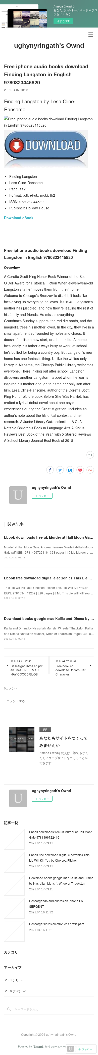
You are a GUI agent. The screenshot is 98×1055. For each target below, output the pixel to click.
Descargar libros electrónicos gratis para (56, 924)
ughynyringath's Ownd (49, 45)
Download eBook (18, 217)
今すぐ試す (63, 21)
